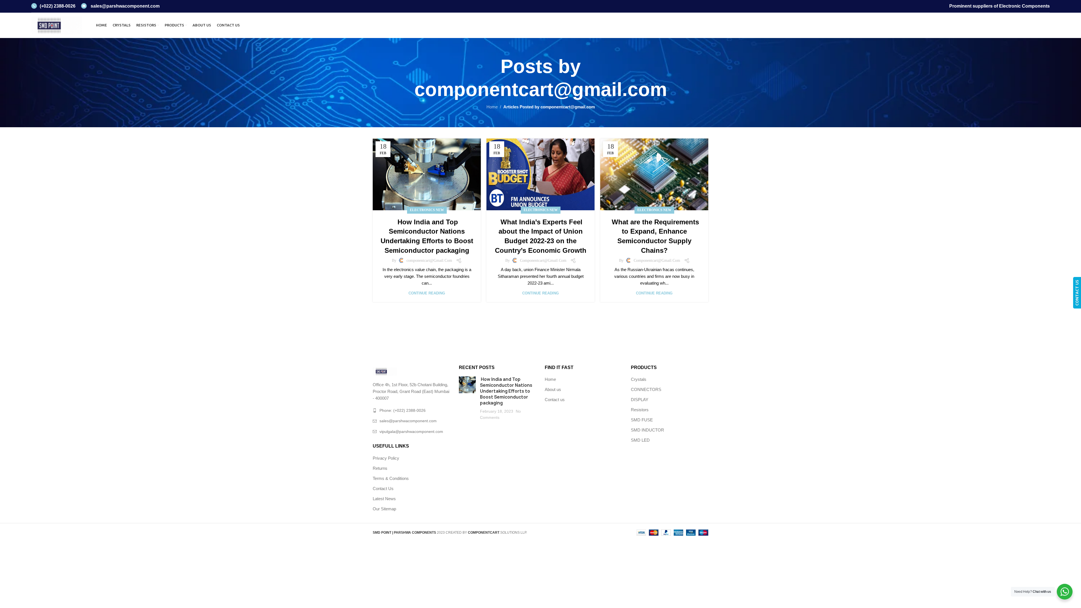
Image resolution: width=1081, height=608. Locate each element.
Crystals (638, 379)
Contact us (555, 399)
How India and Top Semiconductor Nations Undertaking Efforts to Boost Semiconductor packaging (506, 391)
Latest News (384, 498)
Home (492, 106)
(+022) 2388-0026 (57, 6)
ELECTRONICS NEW (427, 210)
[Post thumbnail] (467, 398)
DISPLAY (639, 399)
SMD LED (640, 440)
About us (553, 389)
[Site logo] (56, 25)
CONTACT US (1077, 293)
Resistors (640, 409)
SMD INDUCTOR (647, 430)
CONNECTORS (646, 389)
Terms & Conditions (391, 478)
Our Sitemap (384, 508)
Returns (380, 468)
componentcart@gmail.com (540, 89)
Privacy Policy (386, 458)
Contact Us (383, 488)
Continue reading (426, 293)
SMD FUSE (642, 419)
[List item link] (411, 410)
